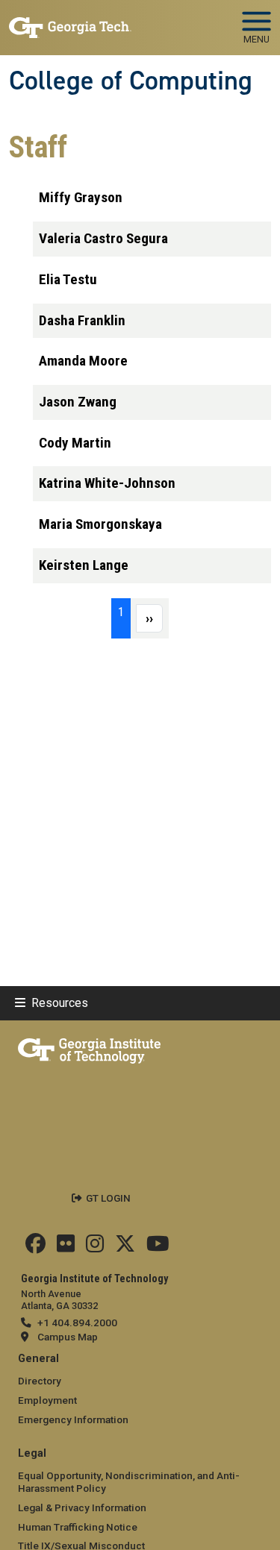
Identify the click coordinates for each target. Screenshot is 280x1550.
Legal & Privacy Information (82, 1507)
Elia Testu (68, 279)
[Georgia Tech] (89, 1048)
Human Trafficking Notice (77, 1527)
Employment (47, 1400)
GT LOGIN (108, 1198)
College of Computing (130, 80)
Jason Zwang (77, 401)
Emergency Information (73, 1419)
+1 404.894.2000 (77, 1322)
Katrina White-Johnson (107, 483)
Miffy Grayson (80, 197)
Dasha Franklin (82, 320)
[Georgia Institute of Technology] (70, 21)
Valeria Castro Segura (103, 238)
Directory (39, 1381)
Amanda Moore (83, 360)
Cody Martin (75, 442)
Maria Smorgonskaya (100, 524)
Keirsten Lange (83, 565)
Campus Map (67, 1337)
